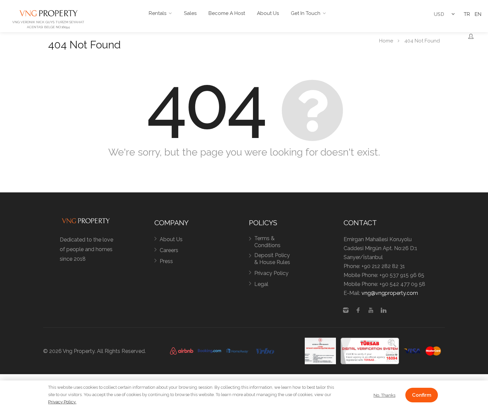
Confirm (421, 395)
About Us (268, 13)
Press (166, 261)
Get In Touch (305, 13)
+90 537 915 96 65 (401, 275)
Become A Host (226, 13)
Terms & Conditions (267, 241)
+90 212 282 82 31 (383, 266)
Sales (190, 13)
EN (478, 14)
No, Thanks (384, 395)
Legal (261, 284)
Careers (169, 250)
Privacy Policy (271, 273)
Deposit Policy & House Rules (272, 258)
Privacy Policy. (62, 401)
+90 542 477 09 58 (402, 284)
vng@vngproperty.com (390, 293)
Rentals (157, 13)
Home (386, 40)
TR (467, 14)
